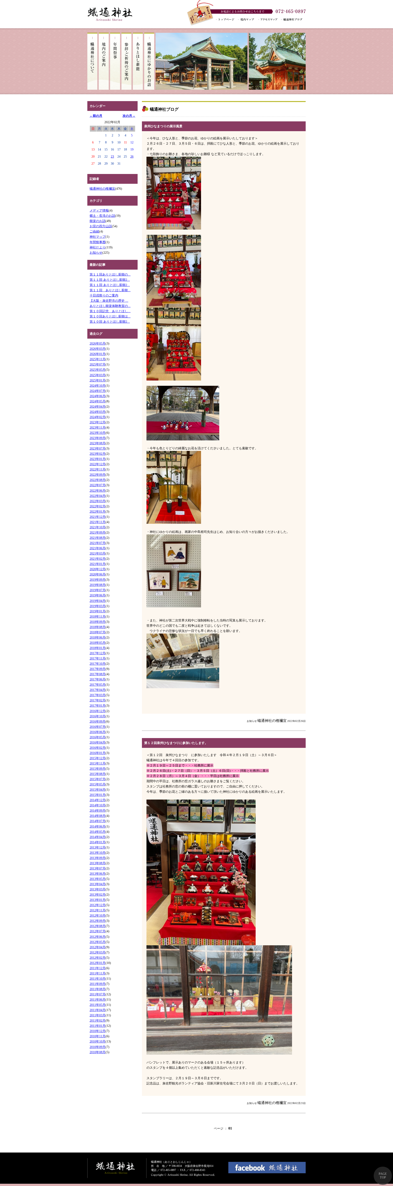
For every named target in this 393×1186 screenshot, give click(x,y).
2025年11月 (98, 359)
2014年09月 (98, 810)
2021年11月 (98, 522)
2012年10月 (98, 915)
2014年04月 (98, 837)
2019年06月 (98, 595)
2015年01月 (98, 795)
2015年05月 (98, 784)
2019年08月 (98, 585)
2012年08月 (98, 926)
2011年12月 (98, 968)
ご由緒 (94, 231)
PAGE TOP (383, 1175)
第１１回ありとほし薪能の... (110, 274)
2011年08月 (98, 989)
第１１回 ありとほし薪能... (110, 290)
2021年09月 (98, 532)
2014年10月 (98, 805)
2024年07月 (98, 391)
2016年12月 (98, 711)
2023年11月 (98, 427)
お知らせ (96, 252)
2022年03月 (98, 501)
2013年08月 (98, 863)
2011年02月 (98, 1020)
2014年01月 (98, 842)
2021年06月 (98, 548)
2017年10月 (98, 663)
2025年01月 (98, 380)
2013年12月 (98, 847)
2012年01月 (98, 963)
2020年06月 (98, 574)
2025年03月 (98, 375)
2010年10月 (98, 1041)
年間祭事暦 (98, 242)
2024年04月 (98, 406)
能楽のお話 (98, 221)
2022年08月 (98, 480)
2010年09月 (98, 1047)
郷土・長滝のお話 (102, 215)
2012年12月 (98, 905)
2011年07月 (98, 994)
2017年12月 (98, 653)
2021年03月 (98, 553)
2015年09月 (98, 768)
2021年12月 (98, 517)
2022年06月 (98, 490)
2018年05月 (98, 642)
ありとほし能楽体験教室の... (110, 306)
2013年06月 (98, 873)
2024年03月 (98, 412)
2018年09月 (98, 622)
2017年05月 (98, 684)
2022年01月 (98, 511)
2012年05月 (98, 942)
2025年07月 (98, 364)
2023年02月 (98, 453)
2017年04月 (98, 690)
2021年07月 (98, 543)
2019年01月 (98, 611)
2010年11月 (98, 1036)
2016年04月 (98, 742)
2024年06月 (98, 396)
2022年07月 (98, 485)
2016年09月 (98, 721)
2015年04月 (98, 789)
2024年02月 (98, 417)
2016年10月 (98, 716)
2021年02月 (98, 558)
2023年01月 (98, 459)
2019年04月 (98, 601)
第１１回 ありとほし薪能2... (110, 279)
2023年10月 (98, 433)
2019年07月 (98, 590)
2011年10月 (98, 978)
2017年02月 (98, 700)
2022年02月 (98, 506)
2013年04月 (98, 884)
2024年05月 (98, 401)
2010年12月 (98, 1031)
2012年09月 (98, 921)
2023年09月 (98, 438)
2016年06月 (98, 732)
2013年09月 (98, 858)
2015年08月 (98, 774)
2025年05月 (98, 369)
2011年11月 (98, 973)
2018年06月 (98, 637)
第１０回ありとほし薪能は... (110, 316)
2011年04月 (98, 1010)
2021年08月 (98, 537)
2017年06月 (98, 679)
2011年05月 (98, 1005)
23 (112, 156)
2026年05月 (98, 343)
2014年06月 (98, 826)
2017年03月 (98, 695)
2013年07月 (98, 868)
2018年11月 (98, 616)
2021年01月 (98, 564)
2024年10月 (98, 385)
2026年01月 (98, 354)
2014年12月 (98, 800)
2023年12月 (98, 422)
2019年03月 (98, 606)
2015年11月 (98, 763)
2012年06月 (98, 936)
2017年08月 (98, 674)
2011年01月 (98, 1026)
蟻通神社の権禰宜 (102, 188)
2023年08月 (98, 443)
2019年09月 (98, 579)
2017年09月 (98, 669)
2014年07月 (98, 821)
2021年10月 (98, 527)
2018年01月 (98, 648)
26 (132, 156)
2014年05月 (98, 831)
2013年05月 (98, 879)
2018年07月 (98, 632)
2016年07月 (98, 726)
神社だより (98, 247)
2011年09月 (98, 984)
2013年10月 (98, 852)
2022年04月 (98, 496)
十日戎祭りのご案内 (104, 295)
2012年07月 (98, 931)
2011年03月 (98, 1015)
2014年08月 (98, 816)
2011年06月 (98, 999)
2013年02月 (98, 894)
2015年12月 (98, 758)
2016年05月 (98, 737)
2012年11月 (98, 910)
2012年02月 (98, 957)
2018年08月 (98, 627)
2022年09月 (98, 474)
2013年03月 (98, 889)
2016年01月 (98, 753)
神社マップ (98, 236)
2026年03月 (98, 348)
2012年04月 (98, 947)
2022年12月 (98, 464)
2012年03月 (98, 952)
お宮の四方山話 (101, 226)
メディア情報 (99, 210)
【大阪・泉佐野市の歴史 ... (109, 300)
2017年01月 (98, 705)
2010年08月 (98, 1052)
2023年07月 (98, 448)
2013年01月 (98, 900)
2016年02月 (98, 747)
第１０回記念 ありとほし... (110, 311)
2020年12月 (98, 569)
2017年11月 (98, 658)
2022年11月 (98, 469)
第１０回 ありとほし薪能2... (110, 321)
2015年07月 (98, 779)
